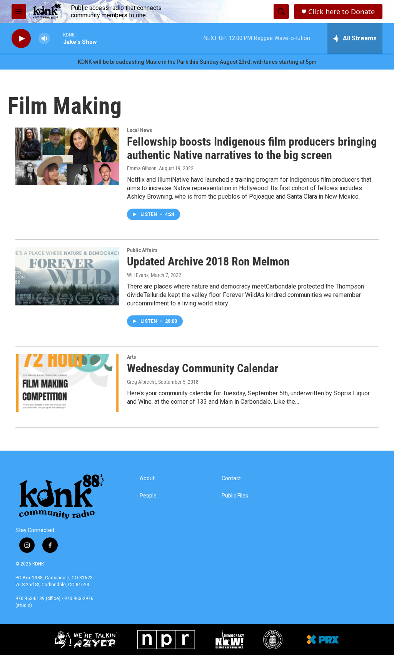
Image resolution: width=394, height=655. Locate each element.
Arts (131, 357)
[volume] (44, 38)
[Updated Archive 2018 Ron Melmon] (67, 276)
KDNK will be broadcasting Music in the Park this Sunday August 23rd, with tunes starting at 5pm (197, 62)
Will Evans (138, 275)
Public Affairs (142, 250)
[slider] (56, 38)
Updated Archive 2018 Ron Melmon (208, 261)
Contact (231, 478)
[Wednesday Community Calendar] (67, 383)
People (148, 496)
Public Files (235, 496)
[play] (21, 38)
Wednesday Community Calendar (202, 368)
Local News (139, 130)
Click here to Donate (341, 12)
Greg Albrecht (141, 382)
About (147, 478)
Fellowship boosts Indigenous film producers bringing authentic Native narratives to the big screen (252, 148)
